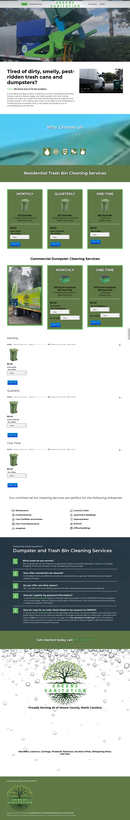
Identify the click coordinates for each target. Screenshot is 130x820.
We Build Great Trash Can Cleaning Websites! (62, 815)
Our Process (92, 4)
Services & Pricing (35, 4)
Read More (59, 39)
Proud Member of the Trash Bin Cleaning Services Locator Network (51, 813)
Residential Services (40, 344)
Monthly (12, 338)
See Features (70, 39)
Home (24, 4)
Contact (102, 4)
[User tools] (120, 345)
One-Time (14, 443)
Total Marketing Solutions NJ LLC (37, 815)
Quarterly (13, 390)
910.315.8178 (83, 640)
